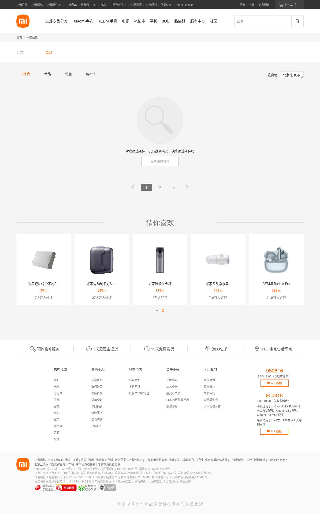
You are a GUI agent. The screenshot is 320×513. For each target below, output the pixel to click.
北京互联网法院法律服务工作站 (54, 464)
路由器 (58, 426)
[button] (157, 310)
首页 (19, 37)
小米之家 (134, 380)
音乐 (91, 460)
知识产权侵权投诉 (100, 481)
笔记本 (58, 393)
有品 (103, 5)
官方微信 (209, 386)
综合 (26, 73)
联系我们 (209, 393)
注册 (251, 5)
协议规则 (151, 5)
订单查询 (97, 400)
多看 (75, 460)
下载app (165, 6)
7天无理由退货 (105, 349)
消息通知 (264, 5)
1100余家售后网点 (276, 349)
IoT (95, 5)
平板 (57, 400)
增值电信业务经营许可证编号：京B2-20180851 (64, 477)
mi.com (41, 469)
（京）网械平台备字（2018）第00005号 (60, 473)
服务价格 (97, 393)
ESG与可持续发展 (177, 400)
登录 (243, 5)
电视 (57, 386)
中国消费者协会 (86, 464)
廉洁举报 (172, 406)
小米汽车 (71, 5)
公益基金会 (211, 400)
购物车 (292, 5)
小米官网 (22, 5)
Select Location (184, 5)
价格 (91, 73)
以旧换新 (97, 406)
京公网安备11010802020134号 (118, 469)
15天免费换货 (162, 349)
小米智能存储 (104, 460)
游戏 (83, 460)
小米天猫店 (135, 460)
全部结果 (32, 37)
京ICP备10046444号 (84, 469)
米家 (68, 460)
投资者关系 (173, 393)
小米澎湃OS (54, 5)
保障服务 (97, 413)
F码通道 (96, 426)
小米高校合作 (212, 406)
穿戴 (57, 406)
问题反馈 (259, 460)
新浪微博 (209, 380)
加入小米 (172, 386)
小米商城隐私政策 (216, 460)
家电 (57, 419)
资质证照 (136, 5)
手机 (57, 380)
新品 (47, 73)
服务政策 (97, 386)
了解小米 (172, 380)
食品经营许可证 (161, 477)
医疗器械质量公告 (201, 473)
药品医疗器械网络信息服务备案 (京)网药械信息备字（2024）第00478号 (131, 473)
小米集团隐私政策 (156, 460)
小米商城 (37, 5)
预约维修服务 (48, 349)
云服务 (85, 5)
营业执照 (183, 473)
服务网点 (134, 386)
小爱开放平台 (118, 5)
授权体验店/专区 (139, 393)
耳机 (57, 413)
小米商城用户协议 (241, 460)
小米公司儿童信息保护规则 (186, 460)
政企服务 (120, 460)
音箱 (57, 432)
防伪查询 (97, 419)
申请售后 (97, 380)
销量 (68, 73)
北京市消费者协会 (109, 464)
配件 (57, 439)
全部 (48, 52)
